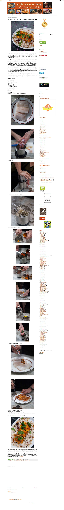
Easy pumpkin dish (42, 241)
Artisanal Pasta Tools (43, 172)
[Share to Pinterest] (27, 459)
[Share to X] (25, 459)
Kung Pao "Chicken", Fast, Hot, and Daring (45, 180)
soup (41, 343)
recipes (44, 189)
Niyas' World (41, 128)
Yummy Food (42, 131)
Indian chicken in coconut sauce (44, 256)
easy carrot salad (42, 317)
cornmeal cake (42, 313)
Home (23, 487)
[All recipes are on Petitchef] (42, 219)
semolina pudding (42, 339)
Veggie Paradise (42, 133)
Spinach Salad (42, 290)
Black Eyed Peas (42, 233)
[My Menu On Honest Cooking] (47, 202)
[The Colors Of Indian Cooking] (39, 70)
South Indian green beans (43, 288)
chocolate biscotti (42, 303)
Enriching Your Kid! (42, 126)
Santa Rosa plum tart (43, 282)
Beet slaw (41, 231)
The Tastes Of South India (43, 132)
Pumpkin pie (42, 278)
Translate (46, 78)
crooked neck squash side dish (44, 314)
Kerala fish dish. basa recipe (44, 265)
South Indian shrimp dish (43, 289)
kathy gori (42, 188)
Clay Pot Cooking (42, 238)
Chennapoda (42, 236)
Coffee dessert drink (42, 239)
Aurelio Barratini (42, 153)
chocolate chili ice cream (43, 304)
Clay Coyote (41, 167)
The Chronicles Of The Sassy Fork (44, 125)
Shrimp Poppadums (42, 284)
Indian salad (41, 259)
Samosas (41, 281)
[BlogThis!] (24, 459)
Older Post (36, 487)
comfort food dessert (42, 310)
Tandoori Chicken (42, 293)
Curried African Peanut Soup (44, 240)
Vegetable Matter (42, 156)
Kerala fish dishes (28, 460)
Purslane (41, 279)
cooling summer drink (43, 311)
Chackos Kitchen (42, 127)
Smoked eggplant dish (43, 286)
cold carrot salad (42, 309)
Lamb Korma (42, 266)
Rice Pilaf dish (42, 280)
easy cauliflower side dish (43, 318)
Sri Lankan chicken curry (43, 292)
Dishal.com (41, 160)
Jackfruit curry (42, 264)
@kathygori (21, 456)
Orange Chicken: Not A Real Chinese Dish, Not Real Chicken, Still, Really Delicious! (46, 179)
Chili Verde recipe (42, 237)
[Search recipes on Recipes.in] (41, 49)
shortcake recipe (42, 340)
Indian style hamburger (43, 261)
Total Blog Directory (19, 499)
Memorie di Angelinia (43, 150)
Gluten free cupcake (42, 245)
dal (40, 316)
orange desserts (42, 331)
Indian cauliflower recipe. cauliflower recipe (45, 255)
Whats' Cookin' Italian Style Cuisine (44, 152)
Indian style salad (42, 262)
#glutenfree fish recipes (12, 460)
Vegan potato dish (42, 294)
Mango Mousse (42, 267)
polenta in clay (42, 333)
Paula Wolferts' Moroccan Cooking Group (45, 137)
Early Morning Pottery (43, 168)
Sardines (41, 283)
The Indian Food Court (43, 129)
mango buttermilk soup (43, 329)
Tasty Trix (41, 149)
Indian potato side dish (43, 258)
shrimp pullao (42, 341)
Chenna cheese (42, 235)
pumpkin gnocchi (42, 335)
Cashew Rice (14, 415)
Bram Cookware (42, 166)
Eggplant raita (42, 242)
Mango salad (42, 268)
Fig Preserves (42, 244)
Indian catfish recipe (42, 254)
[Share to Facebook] (26, 459)
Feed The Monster (42, 154)
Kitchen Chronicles (42, 130)
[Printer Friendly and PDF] (10, 459)
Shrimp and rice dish (43, 285)
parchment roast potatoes (43, 332)
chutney (41, 306)
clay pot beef (42, 307)
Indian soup (41, 260)
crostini (41, 315)
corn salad (41, 312)
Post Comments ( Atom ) (14, 489)
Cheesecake (42, 234)
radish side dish (42, 338)
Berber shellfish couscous (43, 232)
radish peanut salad (42, 337)
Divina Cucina (42, 151)
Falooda (41, 243)
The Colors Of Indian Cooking (42, 69)
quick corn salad (42, 336)
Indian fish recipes (23, 460)
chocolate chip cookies (43, 305)
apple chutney (42, 295)
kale (40, 328)
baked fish (17, 460)
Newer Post (9, 487)
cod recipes (19, 460)
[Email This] (23, 459)
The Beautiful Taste (42, 147)
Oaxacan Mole (42, 269)
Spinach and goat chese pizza (44, 291)
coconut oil (41, 308)
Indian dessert (42, 257)
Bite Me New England (43, 138)
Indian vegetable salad (43, 263)
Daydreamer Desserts (43, 155)
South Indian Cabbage (43, 287)
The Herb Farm (42, 148)
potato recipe (42, 334)
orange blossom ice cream (43, 330)
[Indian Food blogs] (44, 28)
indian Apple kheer (42, 327)
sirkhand (41, 342)
